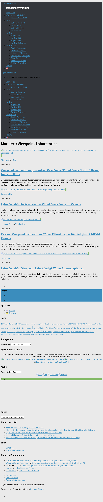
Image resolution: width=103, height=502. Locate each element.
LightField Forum (8, 3)
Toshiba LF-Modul (18, 60)
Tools (24, 334)
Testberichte (6, 194)
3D (2, 323)
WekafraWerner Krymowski (17, 460)
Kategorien (6, 344)
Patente (3, 332)
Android (17, 324)
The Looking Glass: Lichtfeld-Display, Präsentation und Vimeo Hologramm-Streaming (43, 437)
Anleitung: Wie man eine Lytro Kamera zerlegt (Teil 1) (55, 460)
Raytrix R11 (16, 38)
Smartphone (70, 331)
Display (47, 324)
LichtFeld (28, 328)
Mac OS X (65, 328)
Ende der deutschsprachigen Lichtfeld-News (25, 427)
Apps (32, 324)
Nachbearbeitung (89, 328)
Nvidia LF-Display (18, 63)
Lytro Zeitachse (17, 27)
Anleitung (23, 324)
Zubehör (62, 334)
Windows (54, 334)
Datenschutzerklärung (15, 480)
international (79, 324)
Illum (71, 323)
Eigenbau (53, 324)
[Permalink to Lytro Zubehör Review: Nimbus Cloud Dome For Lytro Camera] (33, 189)
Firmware (66, 324)
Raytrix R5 (15, 35)
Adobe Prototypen (19, 48)
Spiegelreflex (90, 332)
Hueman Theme (37, 489)
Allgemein (5, 160)
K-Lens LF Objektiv (19, 53)
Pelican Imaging (11, 332)
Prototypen (11, 45)
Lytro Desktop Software (51, 328)
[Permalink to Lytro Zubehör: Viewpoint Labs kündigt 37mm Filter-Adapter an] (44, 253)
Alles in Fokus (8, 324)
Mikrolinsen (77, 328)
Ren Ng (49, 332)
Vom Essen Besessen (15, 450)
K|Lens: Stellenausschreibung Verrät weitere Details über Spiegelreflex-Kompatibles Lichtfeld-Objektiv (50, 430)
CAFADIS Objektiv (18, 50)
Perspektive (20, 331)
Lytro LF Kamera (18, 22)
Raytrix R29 (16, 40)
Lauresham (11, 470)
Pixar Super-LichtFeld (20, 58)
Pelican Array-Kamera (20, 55)
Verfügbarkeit (30, 334)
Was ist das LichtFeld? (15, 15)
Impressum (11, 475)
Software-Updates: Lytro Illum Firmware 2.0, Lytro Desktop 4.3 (58, 463)
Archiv (3, 372)
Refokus (42, 331)
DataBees (10, 447)
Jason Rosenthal (96, 324)
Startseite (10, 12)
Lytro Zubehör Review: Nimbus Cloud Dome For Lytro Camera (41, 204)
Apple (27, 324)
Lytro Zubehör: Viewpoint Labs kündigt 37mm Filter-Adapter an (42, 268)
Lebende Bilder (7, 224)
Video (37, 334)
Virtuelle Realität (45, 334)
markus (9, 468)
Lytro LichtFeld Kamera (25, 468)
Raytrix (9, 33)
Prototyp (29, 331)
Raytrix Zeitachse (18, 43)
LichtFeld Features (19, 17)
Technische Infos (8, 334)
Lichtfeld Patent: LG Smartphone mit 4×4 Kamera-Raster (30, 435)
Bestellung (37, 324)
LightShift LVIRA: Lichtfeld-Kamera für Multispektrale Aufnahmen (34, 432)
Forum (9, 65)
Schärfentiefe (58, 331)
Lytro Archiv (16, 30)
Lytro (8, 20)
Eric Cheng (59, 324)
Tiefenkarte (18, 334)
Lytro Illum (16, 25)
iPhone (88, 324)
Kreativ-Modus (6, 328)
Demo (42, 324)
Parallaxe (98, 328)
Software (81, 331)
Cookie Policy (12, 477)
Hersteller (5, 258)
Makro (70, 328)
